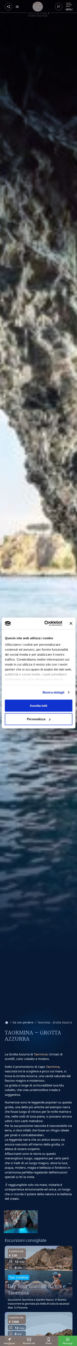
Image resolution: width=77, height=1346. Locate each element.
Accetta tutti (38, 705)
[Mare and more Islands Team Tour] (38, 9)
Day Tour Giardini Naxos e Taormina (37, 1289)
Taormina (40, 1054)
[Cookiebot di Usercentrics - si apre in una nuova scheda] (46, 623)
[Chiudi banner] (70, 623)
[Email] (17, 7)
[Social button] (8, 6)
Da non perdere (23, 1022)
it (58, 6)
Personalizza (36, 719)
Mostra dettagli (53, 692)
